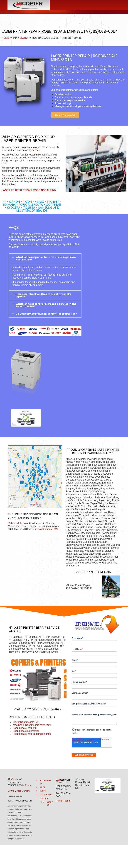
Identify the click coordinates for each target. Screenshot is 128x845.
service (36, 150)
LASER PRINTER (24, 627)
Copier (15, 779)
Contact (44, 798)
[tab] (45, 258)
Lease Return (46, 794)
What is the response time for (35, 257)
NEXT (10, 791)
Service (43, 791)
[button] (65, 115)
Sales (42, 787)
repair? (20, 296)
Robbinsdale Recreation (25, 731)
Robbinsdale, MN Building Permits (31, 734)
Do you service (25, 314)
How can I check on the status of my (39, 294)
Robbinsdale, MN (48, 529)
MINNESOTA (20, 37)
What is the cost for (29, 304)
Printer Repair (63, 800)
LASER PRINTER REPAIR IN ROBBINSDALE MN (95, 451)
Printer (10, 181)
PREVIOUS (23, 791)
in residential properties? (60, 314)
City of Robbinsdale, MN (25, 722)
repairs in (69, 257)
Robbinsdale (15, 523)
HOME (5, 37)
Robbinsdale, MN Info (24, 728)
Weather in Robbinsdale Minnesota (32, 725)
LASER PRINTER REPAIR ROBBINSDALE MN (29, 190)
